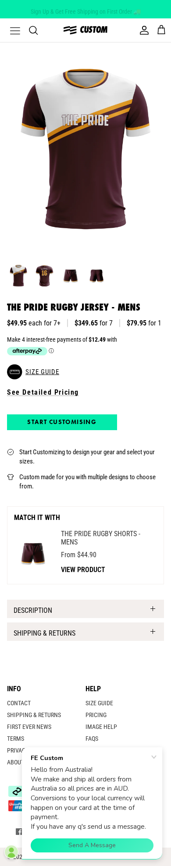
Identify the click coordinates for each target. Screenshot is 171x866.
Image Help (101, 726)
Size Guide (99, 703)
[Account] (142, 30)
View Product (83, 570)
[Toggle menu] (9, 30)
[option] (85, 149)
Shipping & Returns (44, 633)
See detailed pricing (43, 392)
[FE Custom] (85, 30)
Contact (19, 703)
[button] (85, 372)
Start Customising (61, 422)
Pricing (96, 714)
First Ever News (29, 726)
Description (33, 610)
